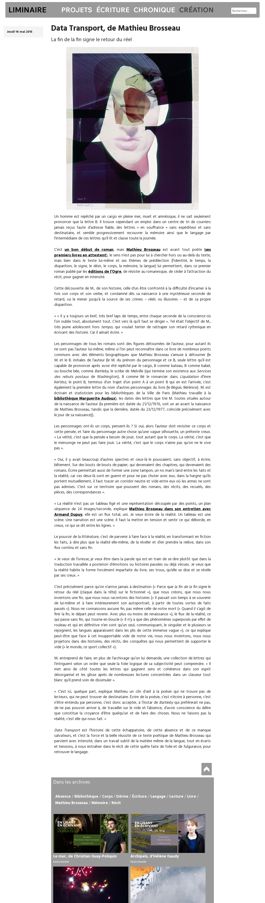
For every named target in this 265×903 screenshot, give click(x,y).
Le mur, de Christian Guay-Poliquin (85, 856)
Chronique (154, 10)
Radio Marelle (61, 862)
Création (196, 10)
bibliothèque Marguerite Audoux (85, 399)
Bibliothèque (86, 797)
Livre (191, 797)
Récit (116, 803)
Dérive (122, 797)
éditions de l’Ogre (104, 272)
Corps (107, 797)
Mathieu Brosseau (143, 250)
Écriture (112, 10)
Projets (76, 10)
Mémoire (100, 803)
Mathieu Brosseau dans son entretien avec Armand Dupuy (132, 512)
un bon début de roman (89, 250)
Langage (158, 797)
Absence (63, 797)
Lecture (176, 797)
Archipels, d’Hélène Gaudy (154, 856)
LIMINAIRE (27, 9)
